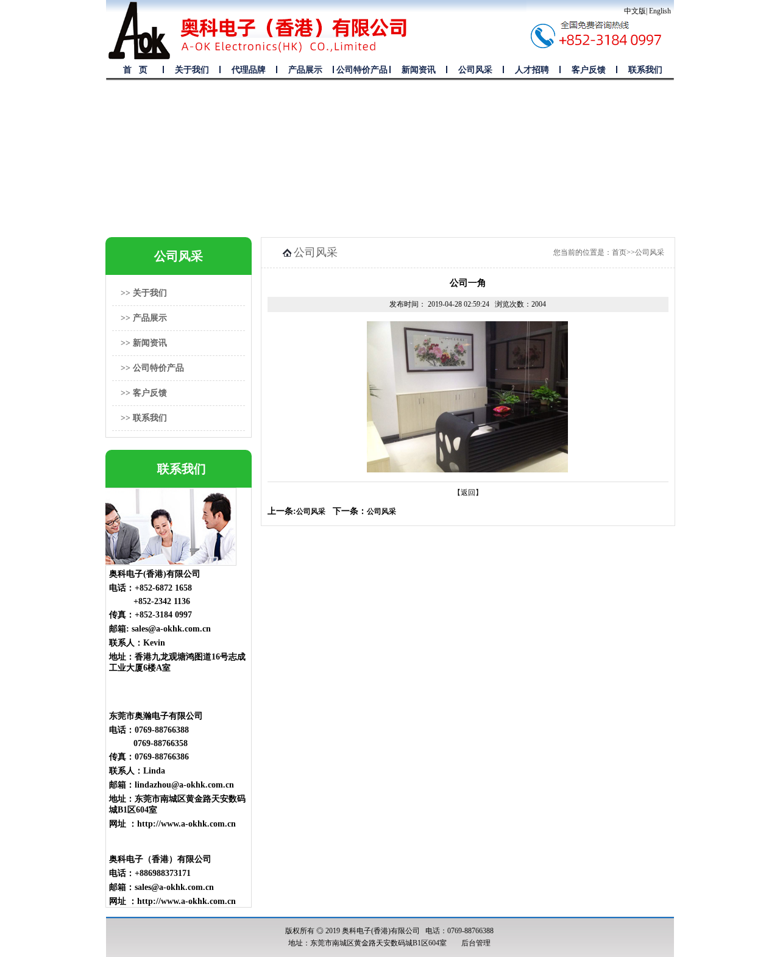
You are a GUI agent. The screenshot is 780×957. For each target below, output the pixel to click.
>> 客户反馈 (144, 392)
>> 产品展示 (144, 317)
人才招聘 (532, 69)
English (660, 11)
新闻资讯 (419, 69)
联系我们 (645, 69)
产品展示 (305, 69)
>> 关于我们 (144, 292)
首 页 (135, 69)
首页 (619, 252)
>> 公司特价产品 (152, 367)
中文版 (635, 11)
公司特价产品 (362, 69)
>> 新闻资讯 (144, 342)
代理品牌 (249, 69)
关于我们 (192, 69)
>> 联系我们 (144, 417)
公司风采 (475, 69)
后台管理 (476, 943)
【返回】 (468, 492)
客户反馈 (589, 69)
